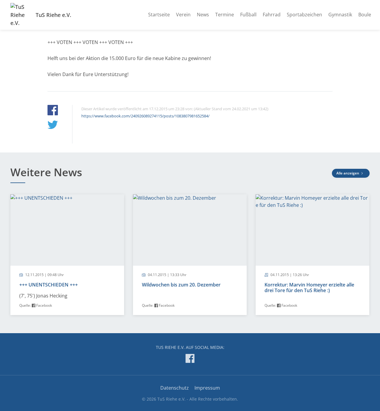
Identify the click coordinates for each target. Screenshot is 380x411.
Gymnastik (340, 14)
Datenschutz (174, 388)
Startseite (159, 14)
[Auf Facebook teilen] (53, 111)
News (203, 14)
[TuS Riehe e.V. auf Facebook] (190, 359)
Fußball (248, 14)
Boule (364, 14)
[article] (67, 254)
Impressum (207, 388)
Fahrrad (272, 14)
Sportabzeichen (304, 14)
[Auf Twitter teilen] (53, 125)
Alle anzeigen (348, 173)
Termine (224, 14)
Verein (183, 14)
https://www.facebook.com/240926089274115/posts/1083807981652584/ (145, 116)
